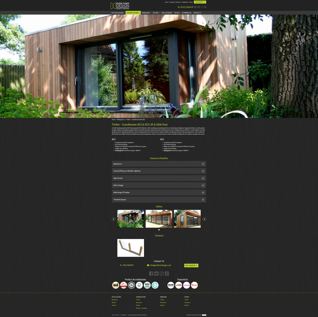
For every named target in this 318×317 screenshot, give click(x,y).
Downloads (184, 2)
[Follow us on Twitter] (198, 6)
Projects (197, 13)
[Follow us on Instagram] (202, 6)
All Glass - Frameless (141, 308)
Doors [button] (156, 13)
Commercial (187, 13)
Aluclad (114, 302)
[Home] (121, 5)
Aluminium (115, 300)
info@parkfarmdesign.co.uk (160, 265)
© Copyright (123, 315)
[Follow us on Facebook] (195, 6)
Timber (138, 300)
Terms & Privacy (115, 315)
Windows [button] (146, 13)
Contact (191, 2)
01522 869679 (186, 7)
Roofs (177, 13)
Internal (114, 305)
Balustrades (167, 13)
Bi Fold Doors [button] (118, 13)
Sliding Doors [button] (133, 13)
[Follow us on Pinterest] (205, 6)
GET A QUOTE (199, 2)
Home (166, 2)
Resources (178, 2)
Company (172, 2)
